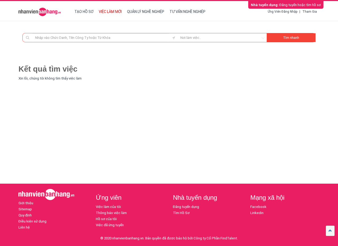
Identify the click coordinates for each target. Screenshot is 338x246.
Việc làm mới (110, 12)
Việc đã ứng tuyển (110, 225)
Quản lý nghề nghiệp (145, 12)
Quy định (25, 215)
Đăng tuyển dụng (186, 207)
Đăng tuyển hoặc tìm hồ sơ (286, 5)
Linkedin (257, 213)
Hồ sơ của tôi (106, 219)
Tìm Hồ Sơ (181, 213)
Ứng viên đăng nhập (282, 11)
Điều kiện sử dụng (32, 221)
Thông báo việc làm (111, 213)
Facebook (258, 207)
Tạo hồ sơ (83, 12)
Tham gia (309, 11)
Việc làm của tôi (108, 207)
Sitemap (25, 209)
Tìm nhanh (291, 38)
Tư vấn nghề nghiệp (187, 12)
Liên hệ (24, 227)
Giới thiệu (25, 203)
